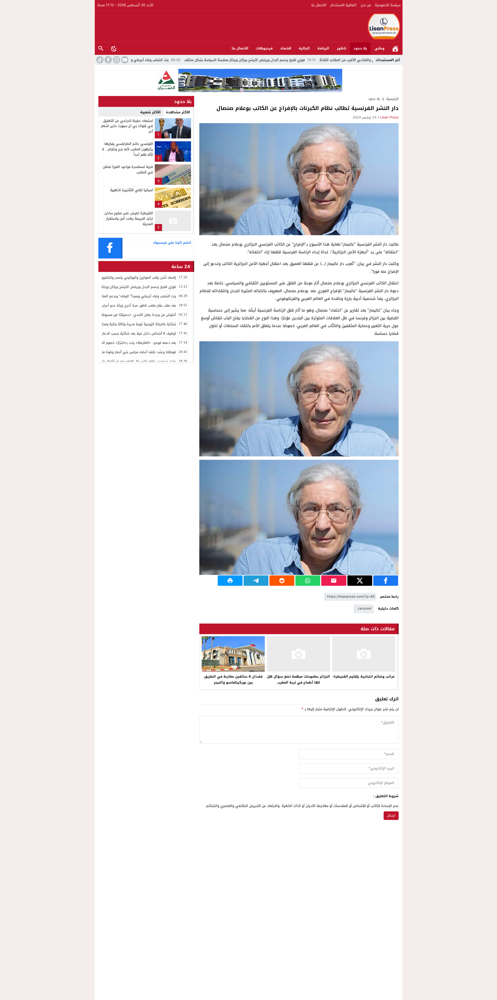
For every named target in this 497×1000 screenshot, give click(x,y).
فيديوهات (264, 48)
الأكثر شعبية (150, 112)
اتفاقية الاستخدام (343, 5)
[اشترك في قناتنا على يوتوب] (124, 59)
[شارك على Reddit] (282, 580)
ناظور (341, 48)
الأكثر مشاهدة (178, 112)
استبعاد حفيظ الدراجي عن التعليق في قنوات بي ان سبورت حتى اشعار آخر (127, 126)
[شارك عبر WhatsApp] (308, 580)
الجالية (304, 48)
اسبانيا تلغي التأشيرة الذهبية (131, 190)
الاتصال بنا (318, 5)
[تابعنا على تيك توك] (99, 59)
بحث (101, 48)
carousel (364, 608)
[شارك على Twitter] (360, 580)
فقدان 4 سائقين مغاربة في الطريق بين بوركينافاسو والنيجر (233, 679)
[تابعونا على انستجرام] (116, 59)
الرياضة (323, 48)
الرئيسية (395, 48)
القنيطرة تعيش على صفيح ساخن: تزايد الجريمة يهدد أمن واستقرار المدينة (128, 218)
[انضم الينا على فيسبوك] (108, 59)
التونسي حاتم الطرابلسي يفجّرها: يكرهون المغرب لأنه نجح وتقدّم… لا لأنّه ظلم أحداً (127, 149)
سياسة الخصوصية (387, 5)
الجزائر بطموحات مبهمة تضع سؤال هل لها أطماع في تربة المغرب (298, 679)
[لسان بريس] (248, 26)
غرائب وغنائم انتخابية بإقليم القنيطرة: (363, 676)
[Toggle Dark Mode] (114, 48)
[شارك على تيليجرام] (256, 580)
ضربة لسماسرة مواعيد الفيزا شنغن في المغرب (128, 169)
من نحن (366, 5)
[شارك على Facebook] (386, 580)
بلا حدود (360, 48)
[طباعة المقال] (230, 580)
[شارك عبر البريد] (334, 580)
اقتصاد (285, 48)
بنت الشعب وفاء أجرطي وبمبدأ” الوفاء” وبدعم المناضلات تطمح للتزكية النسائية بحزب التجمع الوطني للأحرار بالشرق (130, 60)
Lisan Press (389, 117)
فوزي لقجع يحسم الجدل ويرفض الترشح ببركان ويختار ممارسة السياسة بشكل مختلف (289, 60)
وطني (379, 48)
